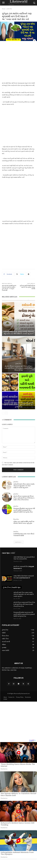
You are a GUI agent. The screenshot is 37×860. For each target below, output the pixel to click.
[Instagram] (14, 684)
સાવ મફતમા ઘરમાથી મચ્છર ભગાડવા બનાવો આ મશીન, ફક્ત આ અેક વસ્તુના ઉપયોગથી (9, 288)
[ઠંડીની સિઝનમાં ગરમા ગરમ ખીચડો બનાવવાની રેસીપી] (7, 534)
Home (3, 9)
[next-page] (6, 413)
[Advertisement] (18, 62)
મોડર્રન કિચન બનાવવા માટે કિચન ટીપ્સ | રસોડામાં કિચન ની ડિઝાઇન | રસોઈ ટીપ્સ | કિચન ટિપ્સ (19, 368)
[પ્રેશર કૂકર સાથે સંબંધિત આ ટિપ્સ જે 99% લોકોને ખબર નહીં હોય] (7, 522)
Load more (18, 542)
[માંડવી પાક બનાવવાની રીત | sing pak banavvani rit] (7, 569)
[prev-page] (3, 413)
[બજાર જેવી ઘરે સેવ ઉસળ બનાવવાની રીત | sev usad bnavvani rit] (7, 578)
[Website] (28, 684)
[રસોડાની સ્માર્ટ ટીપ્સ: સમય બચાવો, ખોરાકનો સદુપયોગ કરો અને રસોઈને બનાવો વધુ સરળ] (18, 318)
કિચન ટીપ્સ (16, 519)
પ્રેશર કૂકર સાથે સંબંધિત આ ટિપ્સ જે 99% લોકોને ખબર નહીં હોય (23, 522)
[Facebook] (9, 684)
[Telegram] (18, 684)
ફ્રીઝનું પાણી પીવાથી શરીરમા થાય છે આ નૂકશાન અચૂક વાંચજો (27, 287)
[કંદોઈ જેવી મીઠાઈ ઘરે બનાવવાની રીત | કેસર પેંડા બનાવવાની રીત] (7, 559)
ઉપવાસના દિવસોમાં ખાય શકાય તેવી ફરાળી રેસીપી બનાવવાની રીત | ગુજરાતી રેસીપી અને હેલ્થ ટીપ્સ (18, 405)
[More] (28, 274)
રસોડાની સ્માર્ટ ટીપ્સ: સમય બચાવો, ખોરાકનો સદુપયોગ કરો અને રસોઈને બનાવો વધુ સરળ (18, 332)
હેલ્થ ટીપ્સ (9, 9)
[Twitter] (23, 684)
